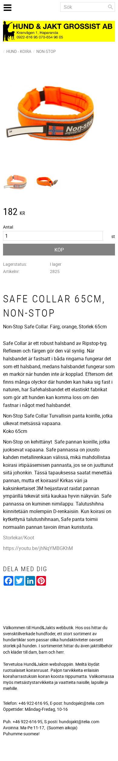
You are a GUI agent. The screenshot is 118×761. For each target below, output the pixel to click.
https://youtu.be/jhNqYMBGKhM (38, 548)
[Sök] (110, 6)
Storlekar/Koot (18, 537)
